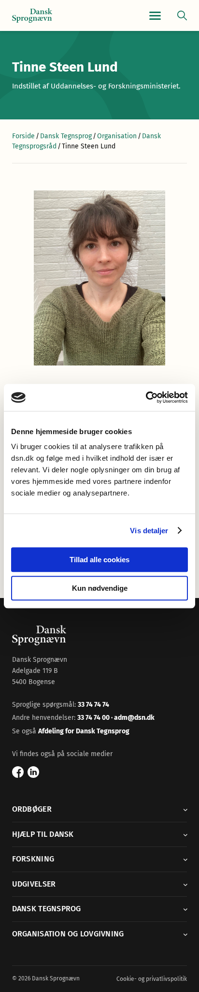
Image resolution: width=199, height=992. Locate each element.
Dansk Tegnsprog (66, 136)
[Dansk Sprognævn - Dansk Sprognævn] (32, 15)
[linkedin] (33, 772)
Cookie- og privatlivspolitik (151, 979)
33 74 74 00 (94, 718)
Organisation (117, 136)
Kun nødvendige (100, 588)
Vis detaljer (149, 530)
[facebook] (18, 772)
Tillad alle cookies (99, 559)
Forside (23, 136)
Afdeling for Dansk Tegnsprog (83, 731)
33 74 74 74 (93, 704)
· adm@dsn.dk (133, 718)
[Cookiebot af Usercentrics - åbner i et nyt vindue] (145, 397)
